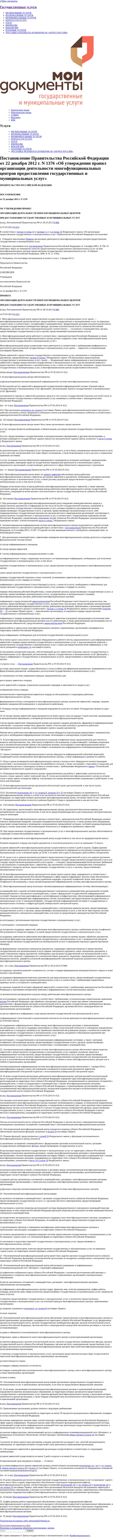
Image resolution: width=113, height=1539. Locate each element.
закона (91, 766)
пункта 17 (33, 1468)
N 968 (56, 222)
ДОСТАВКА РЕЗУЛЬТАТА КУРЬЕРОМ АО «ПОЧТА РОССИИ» (37, 32)
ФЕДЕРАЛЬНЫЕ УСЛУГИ (18, 13)
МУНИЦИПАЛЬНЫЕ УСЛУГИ (21, 18)
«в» (97, 1465)
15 (62, 793)
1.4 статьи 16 (56, 232)
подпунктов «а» (86, 1465)
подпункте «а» (25, 647)
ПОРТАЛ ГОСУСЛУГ (16, 20)
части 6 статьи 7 (46, 520)
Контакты (15, 117)
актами (3, 1001)
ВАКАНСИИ (12, 28)
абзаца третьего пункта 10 (82, 1435)
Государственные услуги (18, 7)
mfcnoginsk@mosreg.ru (39, 1521)
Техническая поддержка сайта (14, 1521)
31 (7, 611)
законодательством (41, 601)
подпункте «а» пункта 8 (35, 1308)
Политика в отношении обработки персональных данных (27, 1528)
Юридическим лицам (21, 112)
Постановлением (21, 372)
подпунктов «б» (24, 793)
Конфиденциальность (80, 1535)
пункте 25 (52, 1131)
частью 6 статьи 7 (38, 357)
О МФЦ (15, 115)
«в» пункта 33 (6, 1487)
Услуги (5, 126)
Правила (30, 239)
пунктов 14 (53, 793)
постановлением (73, 528)
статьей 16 (44, 1136)
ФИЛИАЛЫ (11, 25)
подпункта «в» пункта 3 (32, 410)
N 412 (16, 227)
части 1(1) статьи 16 (38, 1160)
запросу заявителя (52, 474)
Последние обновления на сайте (15, 1525)
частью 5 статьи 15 (25, 232)
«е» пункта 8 (41, 793)
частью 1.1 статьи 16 (56, 609)
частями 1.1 (42, 232)
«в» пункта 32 (84, 1485)
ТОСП (9, 23)
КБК (13, 120)
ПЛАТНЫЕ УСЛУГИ (16, 30)
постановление (36, 246)
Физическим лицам (20, 110)
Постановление (25, 664)
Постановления (21, 405)
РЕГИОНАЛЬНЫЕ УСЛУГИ (19, 15)
